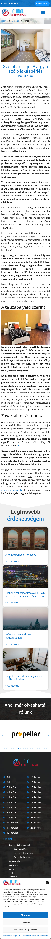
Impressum (44, 936)
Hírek (10, 872)
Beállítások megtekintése (25, 929)
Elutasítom (25, 922)
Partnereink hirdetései (24, 853)
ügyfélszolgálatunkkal (12, 489)
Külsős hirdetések (22, 857)
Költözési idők (14, 860)
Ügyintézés (13, 864)
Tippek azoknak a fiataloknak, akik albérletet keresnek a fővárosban (25, 594)
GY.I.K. (11, 868)
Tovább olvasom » (12, 561)
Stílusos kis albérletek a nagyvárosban (19, 636)
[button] (47, 882)
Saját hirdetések (21, 849)
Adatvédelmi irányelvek (11, 936)
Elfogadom (25, 915)
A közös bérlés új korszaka (20, 554)
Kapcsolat (12, 876)
